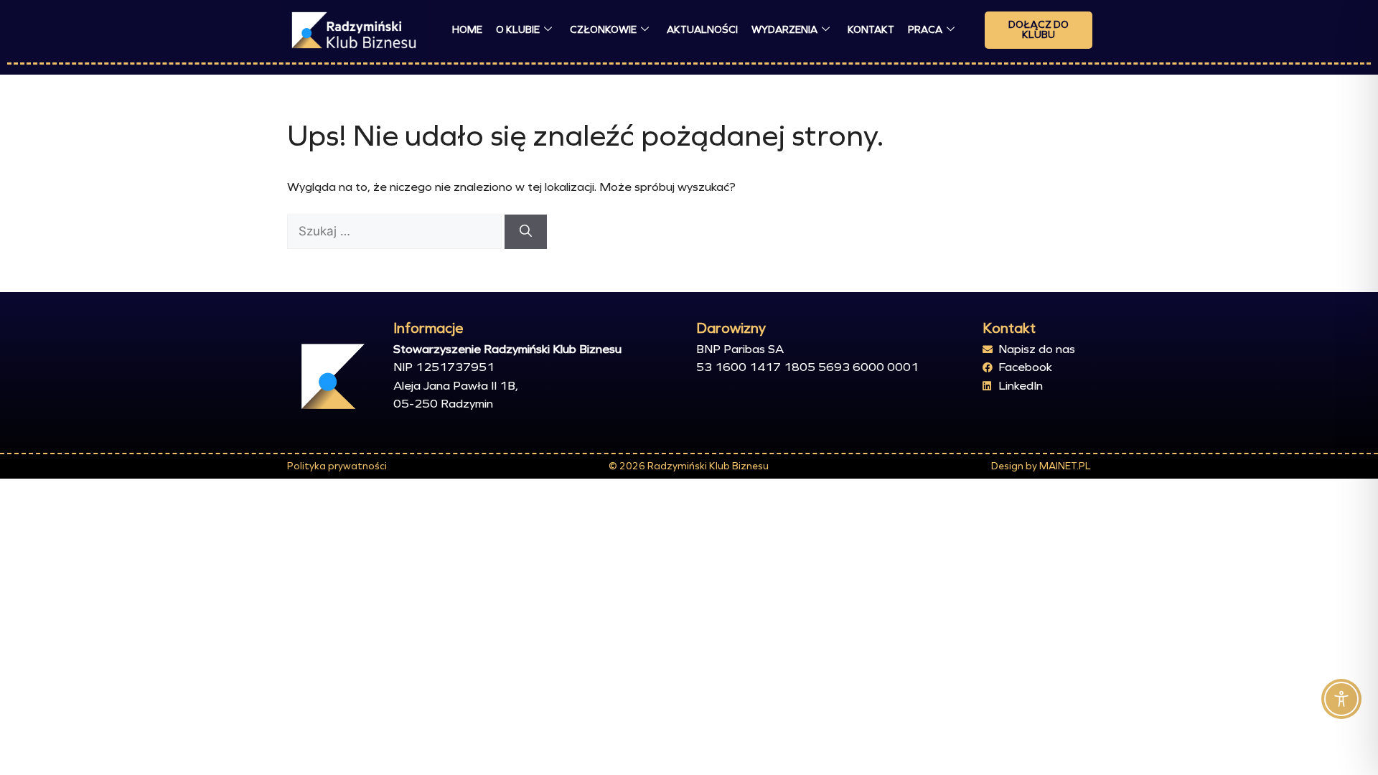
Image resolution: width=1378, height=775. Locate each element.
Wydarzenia (784, 30)
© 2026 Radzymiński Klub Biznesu (689, 466)
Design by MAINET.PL (1041, 466)
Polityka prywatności (337, 466)
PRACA (925, 30)
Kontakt (871, 30)
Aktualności (702, 30)
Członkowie (603, 30)
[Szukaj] (526, 232)
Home (467, 30)
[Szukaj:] (396, 231)
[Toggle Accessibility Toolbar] (1341, 699)
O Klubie (518, 30)
